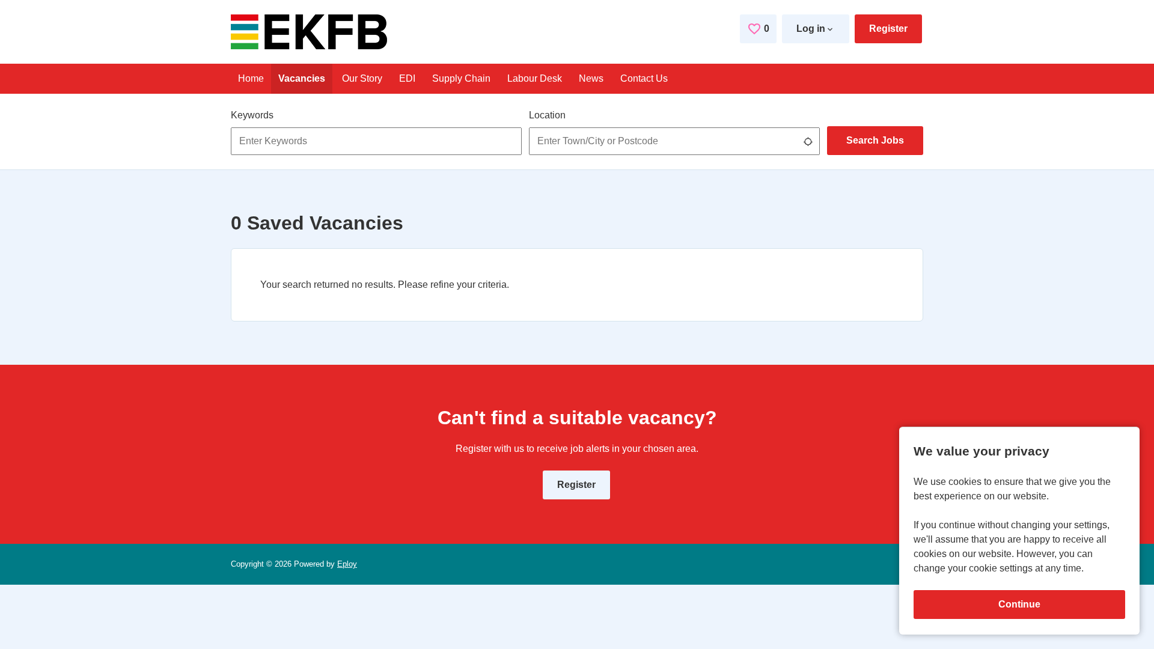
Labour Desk (534, 78)
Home (251, 78)
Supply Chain (461, 78)
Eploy (347, 563)
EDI (407, 78)
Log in (810, 28)
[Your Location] (808, 141)
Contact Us (644, 78)
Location (547, 115)
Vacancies (301, 78)
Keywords (252, 115)
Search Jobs (875, 140)
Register (888, 28)
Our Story (362, 78)
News (591, 78)
